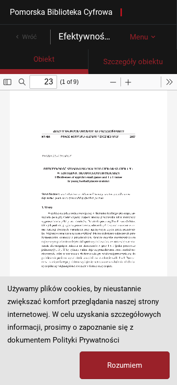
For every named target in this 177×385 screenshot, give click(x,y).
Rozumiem (124, 365)
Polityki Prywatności (86, 340)
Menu (139, 37)
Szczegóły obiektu (133, 61)
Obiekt (44, 59)
